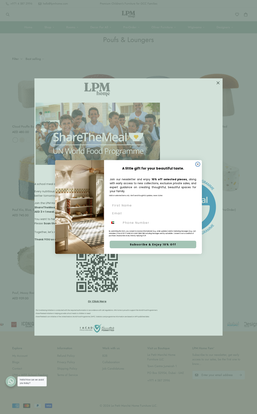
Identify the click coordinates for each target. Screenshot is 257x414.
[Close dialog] (197, 164)
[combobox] (115, 222)
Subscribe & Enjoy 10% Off (153, 244)
